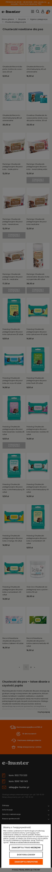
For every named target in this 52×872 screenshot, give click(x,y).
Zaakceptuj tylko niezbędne (26, 847)
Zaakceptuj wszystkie (26, 861)
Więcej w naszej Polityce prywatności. (25, 842)
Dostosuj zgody (26, 854)
